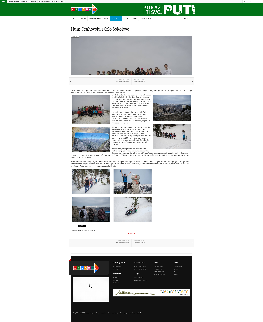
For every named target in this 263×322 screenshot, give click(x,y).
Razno (134, 19)
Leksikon (121, 313)
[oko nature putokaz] (91, 209)
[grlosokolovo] (171, 108)
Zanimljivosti (95, 19)
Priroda (116, 277)
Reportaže (116, 19)
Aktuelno (82, 19)
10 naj (176, 269)
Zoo (175, 272)
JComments (131, 234)
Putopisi (116, 283)
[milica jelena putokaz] (132, 209)
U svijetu (116, 269)
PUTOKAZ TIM (146, 19)
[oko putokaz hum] (91, 181)
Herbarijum (178, 266)
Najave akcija (138, 277)
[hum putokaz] (132, 181)
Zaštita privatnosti (58, 1)
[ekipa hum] (91, 109)
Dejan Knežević (136, 313)
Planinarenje (158, 266)
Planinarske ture (140, 266)
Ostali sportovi (159, 275)
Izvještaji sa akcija (140, 280)
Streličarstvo (159, 272)
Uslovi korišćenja (44, 1)
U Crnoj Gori (117, 266)
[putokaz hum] (171, 136)
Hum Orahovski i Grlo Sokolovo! (101, 29)
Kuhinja (176, 275)
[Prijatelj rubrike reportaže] (151, 292)
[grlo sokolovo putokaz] (91, 139)
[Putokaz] (84, 9)
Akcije (126, 19)
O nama (3, 1)
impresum (24, 1)
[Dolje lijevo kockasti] (91, 289)
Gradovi (116, 280)
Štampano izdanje (13, 1)
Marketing (32, 1)
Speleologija (158, 269)
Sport (106, 19)
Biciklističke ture (140, 269)
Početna (73, 18)
